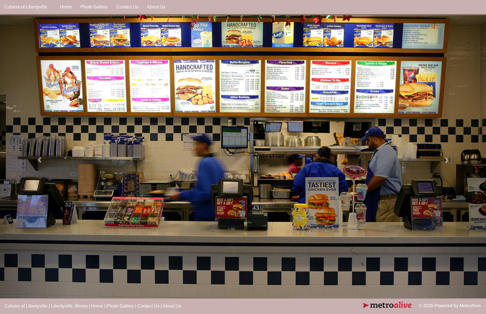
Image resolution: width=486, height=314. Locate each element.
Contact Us (127, 6)
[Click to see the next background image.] (449, 157)
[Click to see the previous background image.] (36, 157)
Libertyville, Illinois (69, 306)
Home (66, 6)
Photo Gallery (94, 6)
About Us (156, 6)
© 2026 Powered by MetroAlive (450, 305)
